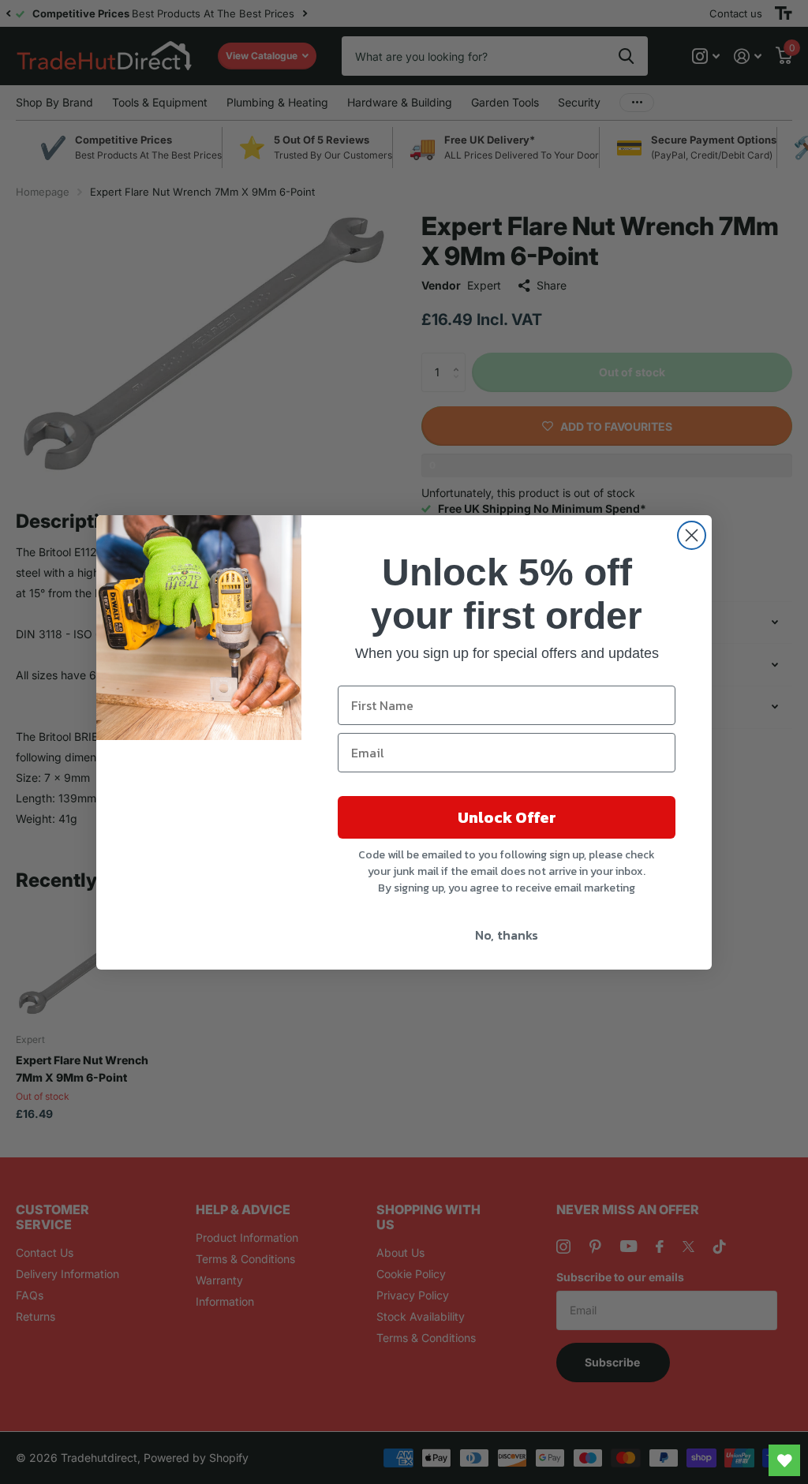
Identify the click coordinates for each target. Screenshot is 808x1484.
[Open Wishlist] (784, 1460)
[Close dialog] (691, 535)
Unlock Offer (507, 817)
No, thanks (506, 934)
